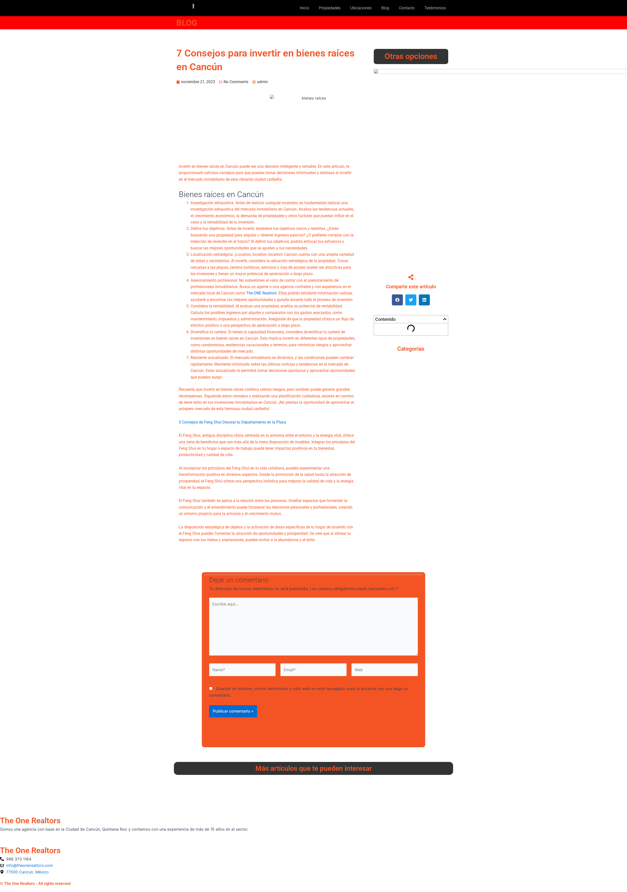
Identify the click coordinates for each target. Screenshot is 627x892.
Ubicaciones (361, 8)
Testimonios (435, 8)
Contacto (407, 8)
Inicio (304, 8)
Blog (385, 8)
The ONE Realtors (261, 293)
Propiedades (329, 8)
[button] (397, 299)
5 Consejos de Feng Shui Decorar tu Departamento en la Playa (232, 422)
